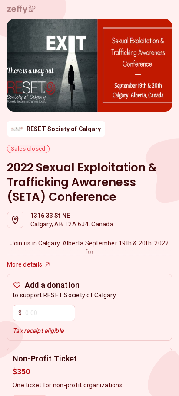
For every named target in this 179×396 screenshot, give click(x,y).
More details (24, 264)
